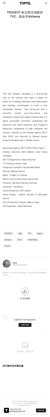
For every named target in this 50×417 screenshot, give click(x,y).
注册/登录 (25, 325)
